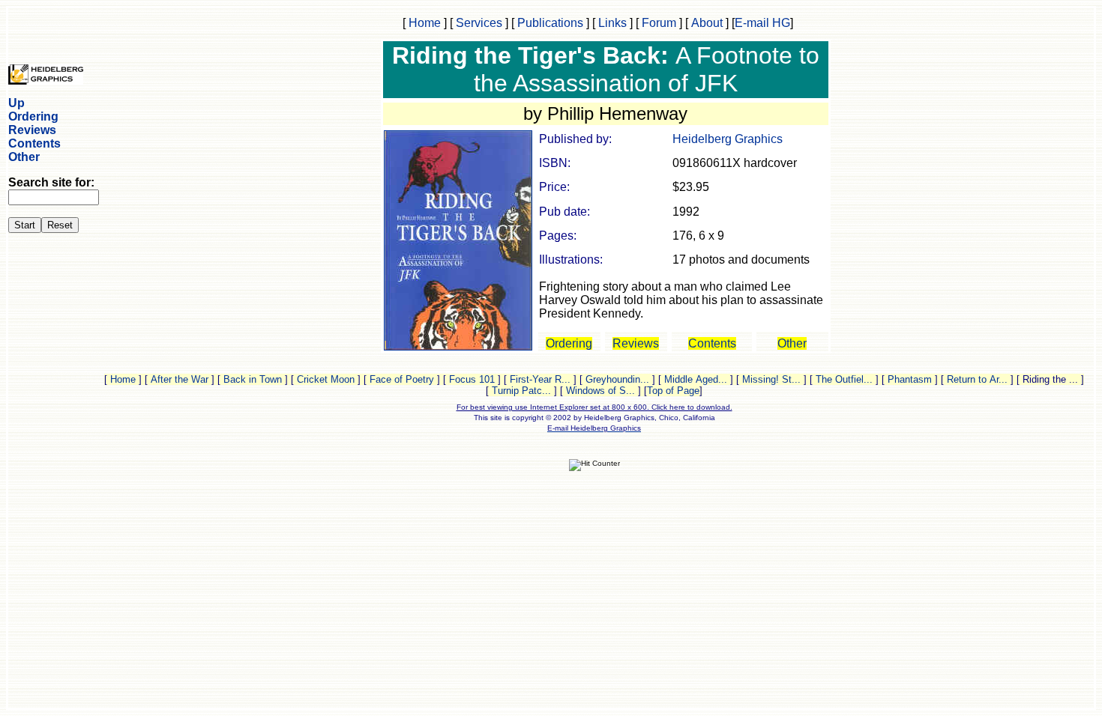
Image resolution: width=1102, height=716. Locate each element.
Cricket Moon (326, 379)
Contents (34, 143)
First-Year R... (540, 379)
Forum (659, 22)
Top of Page (673, 390)
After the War (179, 379)
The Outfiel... (844, 379)
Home (425, 22)
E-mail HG (762, 22)
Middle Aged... (695, 379)
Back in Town (252, 379)
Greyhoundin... (617, 379)
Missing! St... (771, 379)
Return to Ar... (977, 379)
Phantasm (910, 379)
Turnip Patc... (521, 390)
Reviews (32, 130)
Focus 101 (472, 379)
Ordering (33, 116)
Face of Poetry (402, 379)
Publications (550, 22)
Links (612, 22)
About (707, 22)
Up (16, 103)
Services (479, 22)
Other (24, 157)
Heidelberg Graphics (727, 139)
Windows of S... (600, 390)
